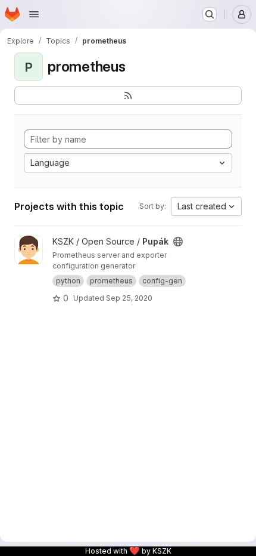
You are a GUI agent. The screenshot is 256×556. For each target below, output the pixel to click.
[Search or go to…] (209, 14)
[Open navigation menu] (33, 14)
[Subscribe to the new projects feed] (128, 95)
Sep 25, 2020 (129, 298)
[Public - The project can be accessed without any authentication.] (178, 241)
